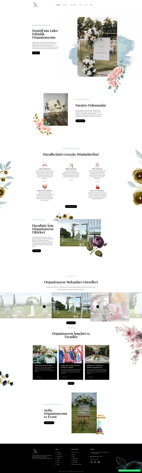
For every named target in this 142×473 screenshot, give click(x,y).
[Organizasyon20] (35, 5)
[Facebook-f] (91, 462)
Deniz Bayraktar (81, 471)
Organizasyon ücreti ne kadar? (44, 365)
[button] (129, 470)
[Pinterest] (99, 462)
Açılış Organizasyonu (44, 169)
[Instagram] (95, 462)
